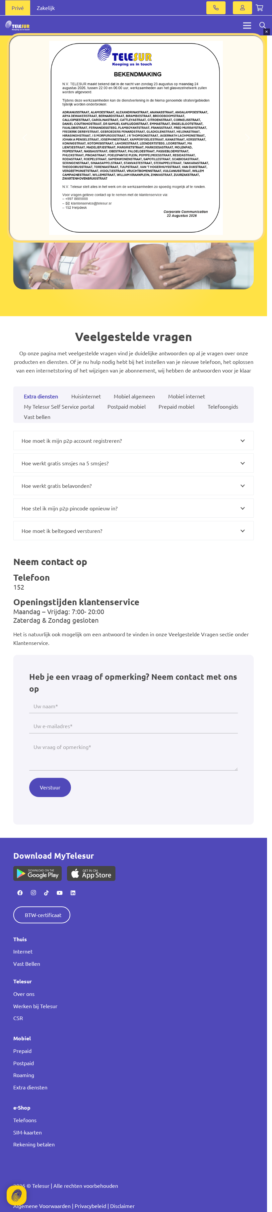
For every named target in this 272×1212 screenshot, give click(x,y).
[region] (136, 138)
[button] (25, 138)
